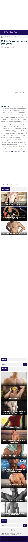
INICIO (3, 539)
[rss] (16, 530)
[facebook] (3, 184)
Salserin (13, 151)
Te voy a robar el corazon (20, 151)
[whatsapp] (12, 184)
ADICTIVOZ (6, 47)
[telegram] (17, 184)
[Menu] (1, 32)
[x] (8, 184)
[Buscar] (26, 32)
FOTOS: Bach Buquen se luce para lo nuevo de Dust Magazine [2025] (16, 36)
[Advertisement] (14, 15)
